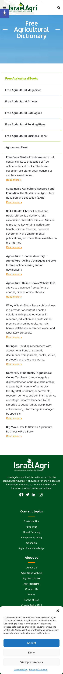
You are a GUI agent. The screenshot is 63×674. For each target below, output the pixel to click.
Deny (31, 652)
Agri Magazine (32, 583)
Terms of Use (31, 600)
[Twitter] (28, 496)
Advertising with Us (31, 573)
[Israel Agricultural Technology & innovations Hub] (23, 7)
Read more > (14, 179)
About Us (31, 567)
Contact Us (31, 589)
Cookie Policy (20, 669)
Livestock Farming (31, 537)
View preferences (31, 662)
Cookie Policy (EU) (31, 605)
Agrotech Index (31, 578)
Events (31, 594)
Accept (31, 643)
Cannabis (31, 542)
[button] (4, 13)
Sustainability (31, 521)
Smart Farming (31, 532)
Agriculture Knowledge (31, 548)
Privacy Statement (38, 669)
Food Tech (31, 526)
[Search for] (58, 9)
